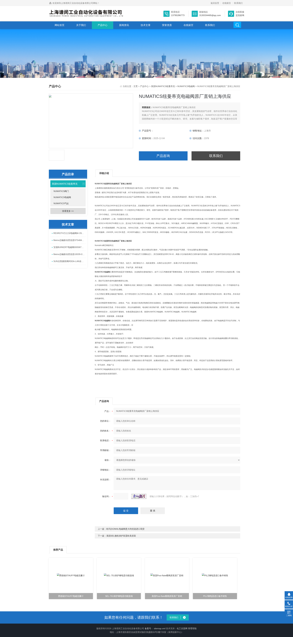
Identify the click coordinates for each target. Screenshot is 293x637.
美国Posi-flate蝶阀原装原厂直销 (167, 596)
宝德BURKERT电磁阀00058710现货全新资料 (69, 247)
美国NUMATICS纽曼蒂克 (163, 86)
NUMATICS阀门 (61, 191)
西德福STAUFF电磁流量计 (70, 596)
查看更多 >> (68, 211)
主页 (135, 86)
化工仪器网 (182, 628)
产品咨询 (163, 156)
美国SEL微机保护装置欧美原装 (121, 536)
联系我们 (238, 3)
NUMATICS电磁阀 (186, 86)
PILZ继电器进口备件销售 (215, 596)
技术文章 (145, 25)
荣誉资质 (167, 25)
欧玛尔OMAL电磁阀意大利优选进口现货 (125, 529)
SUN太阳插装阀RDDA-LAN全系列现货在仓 (69, 261)
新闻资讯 (124, 25)
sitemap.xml (159, 628)
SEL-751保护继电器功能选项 (119, 596)
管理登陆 (192, 628)
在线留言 (226, 3)
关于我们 (81, 25)
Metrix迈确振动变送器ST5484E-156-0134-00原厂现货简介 (69, 240)
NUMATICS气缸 (61, 203)
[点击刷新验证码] (138, 496)
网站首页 (59, 25)
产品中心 (102, 25)
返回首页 (215, 3)
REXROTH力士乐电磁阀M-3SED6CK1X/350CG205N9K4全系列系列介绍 (69, 233)
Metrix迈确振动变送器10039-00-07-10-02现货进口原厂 (69, 254)
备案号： (149, 628)
